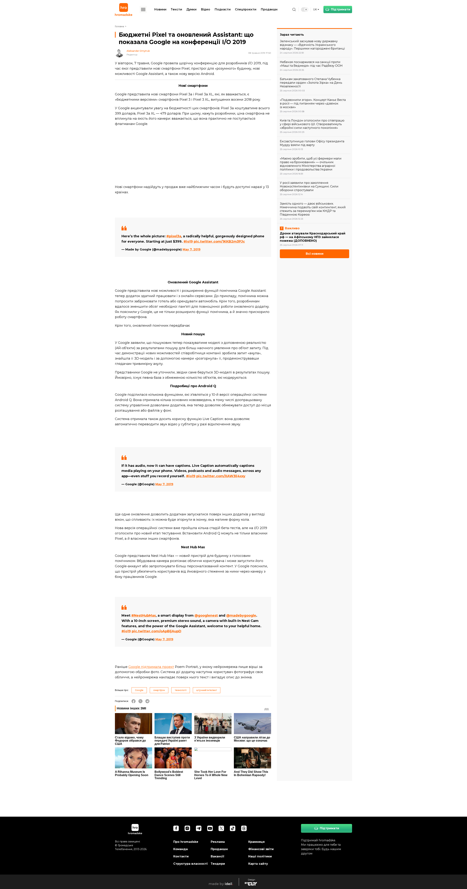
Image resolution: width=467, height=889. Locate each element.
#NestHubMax (143, 615)
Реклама (218, 842)
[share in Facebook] (134, 701)
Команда (180, 849)
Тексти (176, 9)
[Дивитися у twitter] (221, 828)
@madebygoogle (241, 615)
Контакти (181, 856)
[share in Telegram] (147, 701)
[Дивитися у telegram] (198, 828)
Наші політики (260, 856)
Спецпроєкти (245, 9)
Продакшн (269, 9)
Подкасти (223, 9)
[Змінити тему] (304, 9)
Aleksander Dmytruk (138, 51)
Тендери (218, 863)
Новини (160, 9)
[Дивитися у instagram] (187, 828)
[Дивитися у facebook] (176, 828)
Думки (191, 9)
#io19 (188, 242)
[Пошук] (294, 9)
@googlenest (206, 615)
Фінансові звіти (261, 849)
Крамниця (256, 842)
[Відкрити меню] (143, 9)
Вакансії (217, 856)
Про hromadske (185, 842)
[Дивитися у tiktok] (232, 828)
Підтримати (340, 9)
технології (180, 690)
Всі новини (314, 253)
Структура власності (190, 863)
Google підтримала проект (151, 667)
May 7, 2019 (191, 249)
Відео (205, 9)
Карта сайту (258, 863)
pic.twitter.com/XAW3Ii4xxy (220, 476)
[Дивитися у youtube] (210, 828)
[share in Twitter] (140, 701)
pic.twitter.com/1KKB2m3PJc (219, 242)
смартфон (159, 690)
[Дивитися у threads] (244, 828)
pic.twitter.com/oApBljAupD (156, 631)
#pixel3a (173, 236)
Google (139, 690)
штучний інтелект (206, 690)
